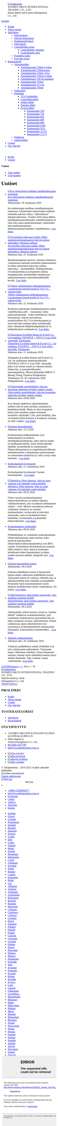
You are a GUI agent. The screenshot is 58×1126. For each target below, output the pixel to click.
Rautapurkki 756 (35, 114)
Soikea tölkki (27, 102)
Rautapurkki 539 (35, 111)
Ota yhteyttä (14, 146)
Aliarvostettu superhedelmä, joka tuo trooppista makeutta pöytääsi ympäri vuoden (32, 394)
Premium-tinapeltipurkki (20, 426)
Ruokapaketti (14, 61)
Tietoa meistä (14, 29)
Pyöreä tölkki (27, 108)
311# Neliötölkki (29, 96)
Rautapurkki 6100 (36, 125)
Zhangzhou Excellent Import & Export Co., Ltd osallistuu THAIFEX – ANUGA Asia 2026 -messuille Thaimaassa (32, 346)
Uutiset (11, 143)
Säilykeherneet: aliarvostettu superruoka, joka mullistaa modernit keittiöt (31, 602)
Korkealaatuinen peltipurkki (22, 526)
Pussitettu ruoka (22, 55)
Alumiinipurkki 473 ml (32, 84)
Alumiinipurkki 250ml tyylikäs (36, 67)
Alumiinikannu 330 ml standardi (37, 79)
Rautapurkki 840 (35, 119)
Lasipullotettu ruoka (24, 47)
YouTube (12, 805)
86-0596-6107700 (17, 744)
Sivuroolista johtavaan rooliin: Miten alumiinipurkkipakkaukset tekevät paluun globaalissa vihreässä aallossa (28, 248)
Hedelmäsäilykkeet (24, 41)
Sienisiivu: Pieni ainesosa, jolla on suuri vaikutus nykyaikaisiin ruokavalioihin (28, 488)
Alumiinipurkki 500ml (32, 87)
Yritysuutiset (14, 175)
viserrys (12, 802)
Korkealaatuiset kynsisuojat (22, 463)
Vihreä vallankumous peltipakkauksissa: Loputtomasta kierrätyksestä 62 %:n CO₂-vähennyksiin (29, 297)
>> (21, 666)
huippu (11, 808)
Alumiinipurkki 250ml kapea (35, 70)
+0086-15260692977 (18, 790)
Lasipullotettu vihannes (32, 49)
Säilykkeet (13, 32)
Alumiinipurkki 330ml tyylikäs (36, 76)
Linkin (11, 799)
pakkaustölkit (21, 140)
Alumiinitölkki (21, 64)
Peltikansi (19, 137)
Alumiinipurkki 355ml (32, 82)
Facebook (13, 796)
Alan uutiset (14, 172)
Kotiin (11, 26)
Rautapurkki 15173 (37, 134)
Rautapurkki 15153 (37, 131)
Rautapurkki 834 (35, 116)
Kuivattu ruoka (21, 58)
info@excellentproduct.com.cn (23, 747)
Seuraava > (14, 666)
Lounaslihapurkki (30, 99)
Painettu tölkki (28, 105)
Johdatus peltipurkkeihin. (20, 638)
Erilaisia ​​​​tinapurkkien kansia (22, 563)
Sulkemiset (19, 90)
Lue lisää (21, 280)
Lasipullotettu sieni (30, 52)
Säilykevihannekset (24, 38)
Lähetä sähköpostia (11, 776)
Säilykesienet (21, 35)
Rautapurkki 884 (35, 122)
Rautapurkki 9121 (36, 128)
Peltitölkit (19, 93)
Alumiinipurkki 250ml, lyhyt (35, 73)
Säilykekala (20, 44)
